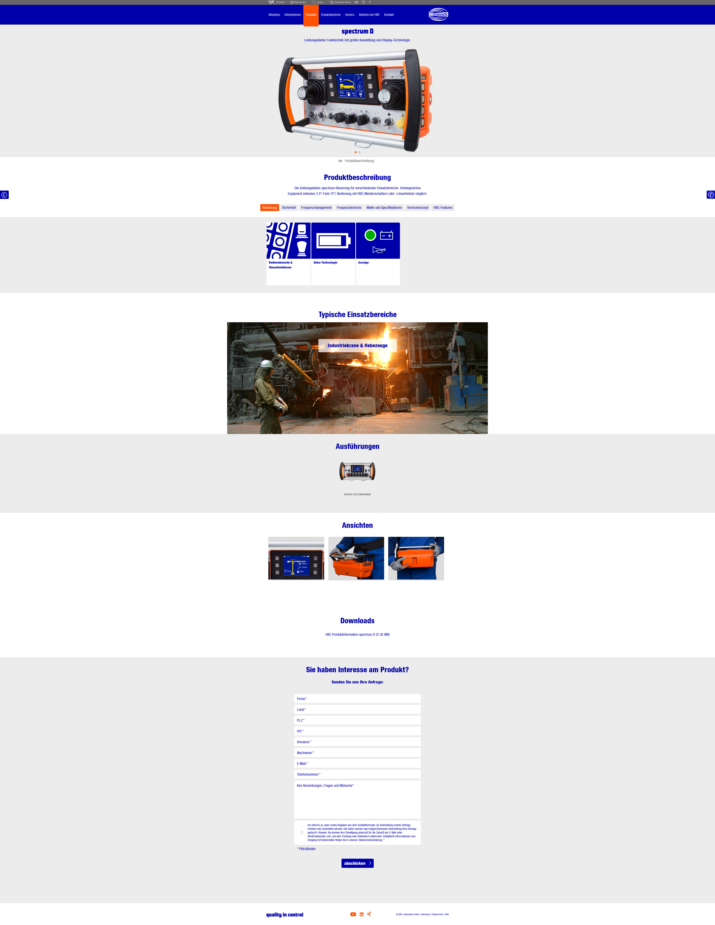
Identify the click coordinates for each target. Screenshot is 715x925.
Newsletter (300, 2)
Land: (301, 709)
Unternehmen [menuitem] (293, 15)
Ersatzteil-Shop (343, 2)
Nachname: (305, 752)
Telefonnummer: (308, 774)
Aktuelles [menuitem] (274, 15)
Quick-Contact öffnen (711, 195)
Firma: (302, 698)
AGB (447, 914)
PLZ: (300, 720)
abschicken (354, 863)
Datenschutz (437, 914)
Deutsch (280, 2)
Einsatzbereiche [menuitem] (331, 15)
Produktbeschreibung (359, 161)
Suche (320, 2)
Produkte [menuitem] (311, 15)
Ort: (300, 731)
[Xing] (369, 915)
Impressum (425, 914)
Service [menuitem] (349, 15)
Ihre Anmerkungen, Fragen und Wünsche (325, 785)
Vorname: (304, 742)
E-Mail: (302, 763)
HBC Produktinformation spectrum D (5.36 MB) (357, 634)
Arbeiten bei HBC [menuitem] (369, 15)
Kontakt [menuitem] (389, 15)
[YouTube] (353, 915)
